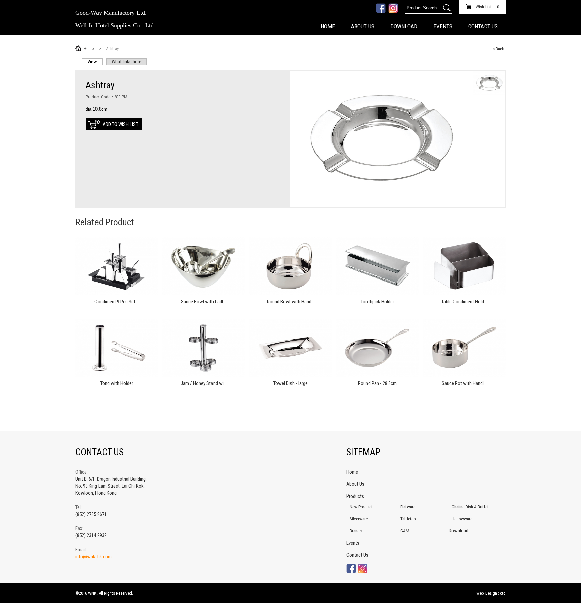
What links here (126, 62)
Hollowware (462, 518)
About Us (362, 26)
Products (355, 496)
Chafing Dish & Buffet (470, 506)
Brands (356, 530)
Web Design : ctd (491, 593)
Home (328, 26)
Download (403, 26)
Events (442, 26)
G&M (404, 530)
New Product (361, 506)
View (95, 62)
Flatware (407, 506)
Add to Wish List (120, 124)
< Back (498, 48)
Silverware (359, 518)
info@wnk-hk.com (93, 557)
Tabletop (408, 518)
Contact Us (483, 26)
